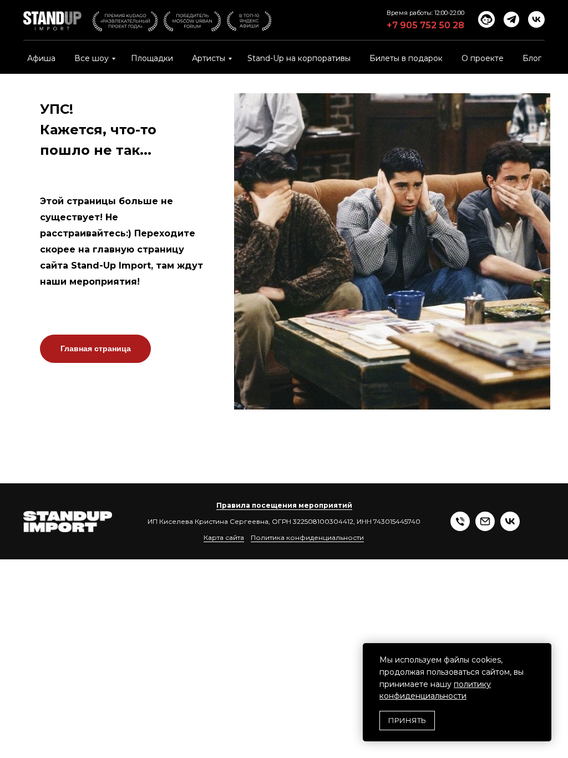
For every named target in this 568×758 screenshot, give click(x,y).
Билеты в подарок (406, 58)
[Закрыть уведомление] (543, 651)
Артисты (208, 58)
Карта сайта (224, 537)
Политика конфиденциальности (307, 537)
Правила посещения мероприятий (284, 505)
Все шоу (91, 58)
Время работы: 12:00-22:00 (425, 13)
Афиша (41, 58)
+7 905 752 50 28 (425, 25)
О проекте (483, 58)
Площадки (152, 58)
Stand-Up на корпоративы (299, 58)
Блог (532, 58)
